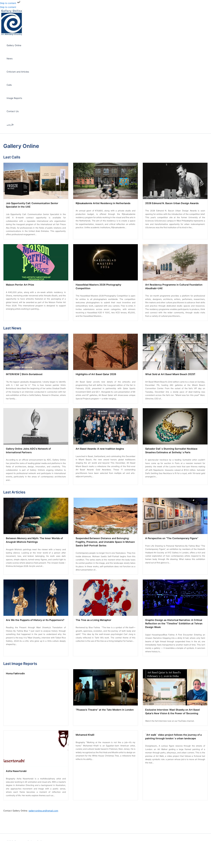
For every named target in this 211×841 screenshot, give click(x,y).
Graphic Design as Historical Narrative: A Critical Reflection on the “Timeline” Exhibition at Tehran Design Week (173, 624)
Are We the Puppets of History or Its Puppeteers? (35, 620)
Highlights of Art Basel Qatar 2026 (96, 374)
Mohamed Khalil (85, 734)
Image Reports (14, 98)
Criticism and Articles (18, 71)
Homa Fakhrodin (15, 673)
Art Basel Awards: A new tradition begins (100, 448)
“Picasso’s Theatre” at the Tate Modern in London (105, 709)
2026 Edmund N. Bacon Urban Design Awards (172, 203)
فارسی (10, 124)
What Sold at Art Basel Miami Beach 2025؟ (170, 374)
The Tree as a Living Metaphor (93, 620)
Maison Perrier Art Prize (20, 284)
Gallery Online (14, 45)
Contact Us (13, 111)
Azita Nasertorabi (16, 771)
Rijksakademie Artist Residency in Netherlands (103, 203)
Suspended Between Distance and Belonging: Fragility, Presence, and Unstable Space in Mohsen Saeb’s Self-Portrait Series (105, 542)
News (10, 58)
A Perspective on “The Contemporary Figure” (171, 538)
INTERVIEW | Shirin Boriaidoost (24, 374)
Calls (9, 85)
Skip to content (8, 3)
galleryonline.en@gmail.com (43, 810)
